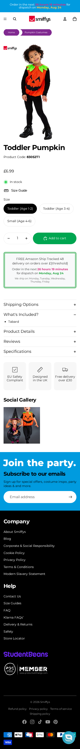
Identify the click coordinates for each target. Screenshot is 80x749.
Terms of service (61, 708)
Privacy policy (38, 708)
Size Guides (12, 603)
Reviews (12, 341)
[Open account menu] (65, 19)
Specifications (17, 351)
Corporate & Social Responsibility (29, 546)
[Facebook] (24, 722)
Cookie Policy (14, 553)
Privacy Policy (15, 560)
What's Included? (21, 314)
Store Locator (14, 638)
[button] (68, 737)
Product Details (19, 331)
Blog (7, 539)
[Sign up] (70, 497)
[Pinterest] (55, 722)
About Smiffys (15, 532)
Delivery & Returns (18, 624)
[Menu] (5, 19)
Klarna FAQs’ (14, 617)
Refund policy (17, 708)
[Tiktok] (40, 722)
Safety (8, 631)
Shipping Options (21, 304)
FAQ (7, 610)
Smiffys (45, 702)
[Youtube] (47, 722)
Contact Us (12, 596)
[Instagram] (32, 722)
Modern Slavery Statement (24, 574)
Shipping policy (40, 713)
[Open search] (15, 19)
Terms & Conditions (19, 567)
